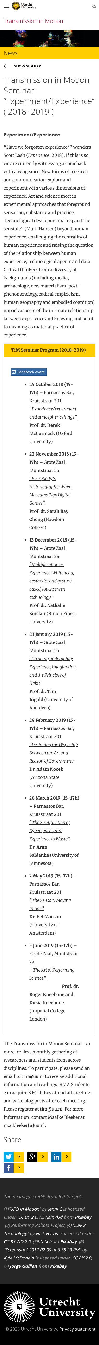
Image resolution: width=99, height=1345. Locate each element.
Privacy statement (77, 1329)
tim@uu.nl (32, 1076)
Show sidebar (27, 66)
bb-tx (42, 1241)
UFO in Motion (24, 1209)
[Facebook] (9, 1168)
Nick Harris (47, 1233)
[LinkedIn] (56, 1157)
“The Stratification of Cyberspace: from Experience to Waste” (49, 831)
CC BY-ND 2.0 (17, 1241)
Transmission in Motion (33, 21)
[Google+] (32, 1157)
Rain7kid (53, 1217)
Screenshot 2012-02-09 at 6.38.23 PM (42, 1250)
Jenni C (55, 1209)
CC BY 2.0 (27, 1217)
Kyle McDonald (19, 1258)
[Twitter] (9, 1157)
